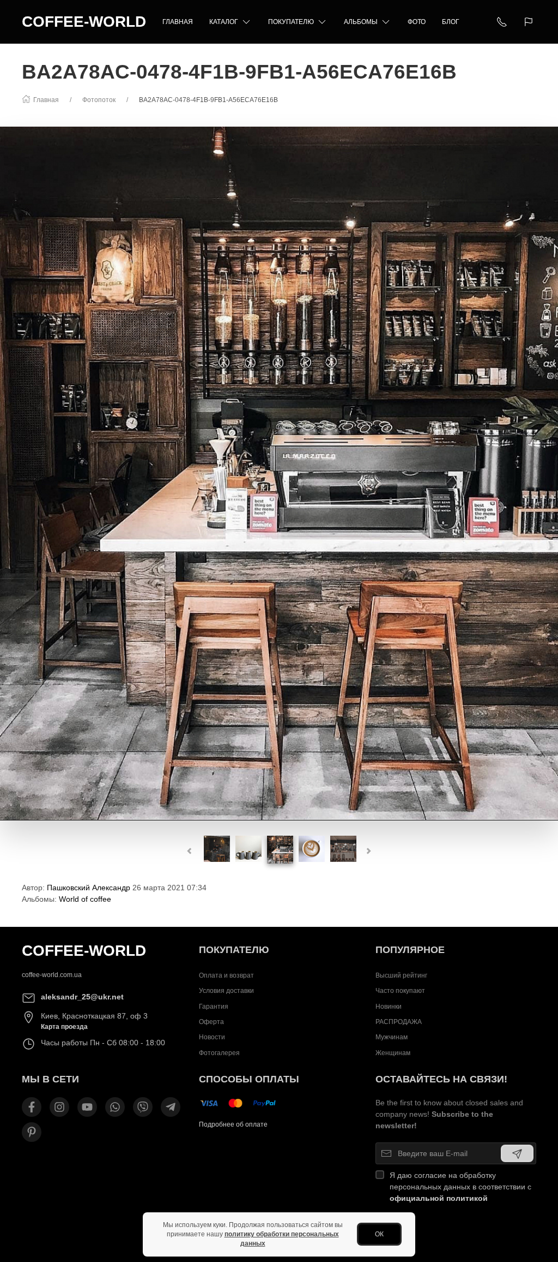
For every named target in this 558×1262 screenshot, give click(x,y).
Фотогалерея (219, 1053)
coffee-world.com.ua (52, 975)
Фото (417, 22)
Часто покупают (400, 991)
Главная (177, 22)
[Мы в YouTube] (87, 1107)
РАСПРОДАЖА (398, 1022)
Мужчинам (391, 1037)
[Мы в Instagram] (59, 1107)
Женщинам (392, 1053)
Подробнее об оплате (233, 1124)
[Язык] (529, 22)
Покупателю (291, 22)
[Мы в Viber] (143, 1107)
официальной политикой (439, 1198)
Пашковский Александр (88, 887)
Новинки (388, 1006)
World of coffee (85, 899)
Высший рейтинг (401, 975)
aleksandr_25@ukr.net (82, 996)
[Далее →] (279, 473)
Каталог (223, 22)
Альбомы (361, 22)
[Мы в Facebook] (31, 1107)
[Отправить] (517, 1153)
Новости (212, 1037)
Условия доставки (226, 991)
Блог (450, 22)
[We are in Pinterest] (31, 1132)
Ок (379, 1234)
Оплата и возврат (226, 975)
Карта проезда (64, 1027)
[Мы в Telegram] (170, 1107)
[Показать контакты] (501, 22)
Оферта (211, 1022)
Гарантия (213, 1006)
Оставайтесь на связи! (441, 1079)
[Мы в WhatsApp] (115, 1107)
